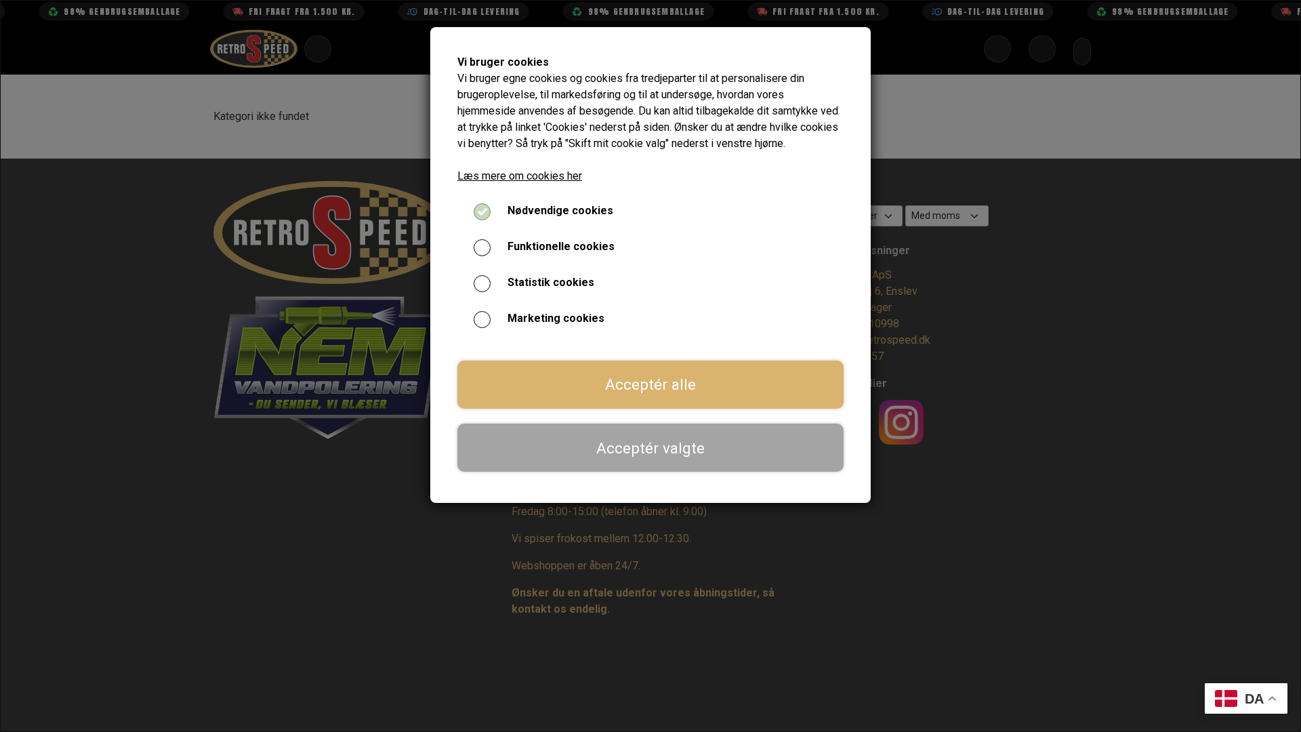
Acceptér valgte (650, 448)
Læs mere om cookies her (519, 175)
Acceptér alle (650, 384)
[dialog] (650, 366)
